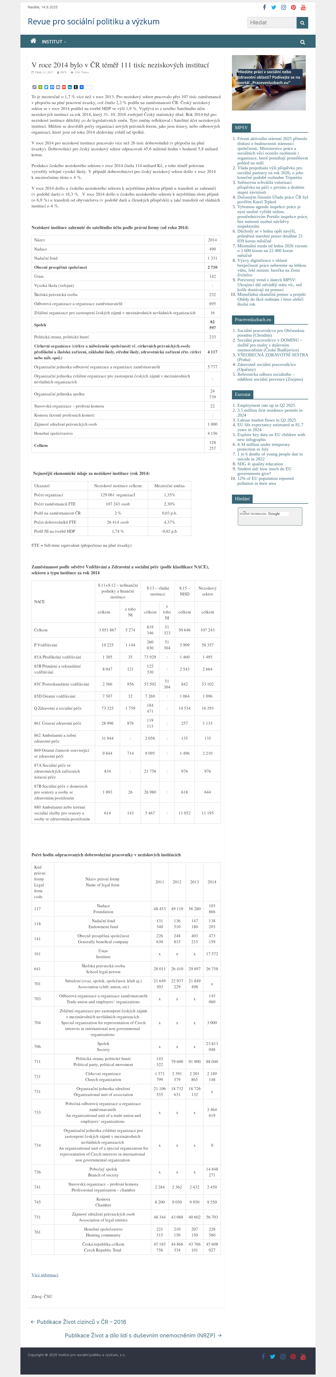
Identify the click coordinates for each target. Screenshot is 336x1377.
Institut (52, 42)
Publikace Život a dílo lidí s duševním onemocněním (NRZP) (143, 1335)
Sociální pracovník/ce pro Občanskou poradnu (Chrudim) (270, 333)
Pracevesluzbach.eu (253, 319)
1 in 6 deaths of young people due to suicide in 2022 (270, 456)
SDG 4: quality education (260, 463)
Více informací (44, 1275)
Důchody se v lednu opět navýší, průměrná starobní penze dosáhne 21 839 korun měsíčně (270, 236)
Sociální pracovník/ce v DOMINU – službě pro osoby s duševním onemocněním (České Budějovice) (269, 345)
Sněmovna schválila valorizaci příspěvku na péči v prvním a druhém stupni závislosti (270, 187)
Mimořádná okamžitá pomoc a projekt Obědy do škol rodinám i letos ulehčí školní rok (271, 299)
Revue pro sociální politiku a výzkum (94, 21)
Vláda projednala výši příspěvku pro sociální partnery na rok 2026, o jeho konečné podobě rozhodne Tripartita (270, 172)
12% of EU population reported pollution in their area (265, 481)
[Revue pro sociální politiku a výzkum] (33, 41)
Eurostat (242, 394)
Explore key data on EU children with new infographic (271, 437)
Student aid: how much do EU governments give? (264, 471)
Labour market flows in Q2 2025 (266, 420)
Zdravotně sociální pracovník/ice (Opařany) (266, 367)
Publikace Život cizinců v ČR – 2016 (78, 1322)
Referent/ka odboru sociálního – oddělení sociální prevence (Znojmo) (270, 377)
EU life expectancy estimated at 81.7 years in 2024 (270, 427)
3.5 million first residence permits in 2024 (270, 413)
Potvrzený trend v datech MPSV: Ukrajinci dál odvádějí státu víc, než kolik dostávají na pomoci (269, 284)
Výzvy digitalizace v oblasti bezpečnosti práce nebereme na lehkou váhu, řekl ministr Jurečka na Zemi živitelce (271, 267)
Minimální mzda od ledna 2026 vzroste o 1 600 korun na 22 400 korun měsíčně (272, 250)
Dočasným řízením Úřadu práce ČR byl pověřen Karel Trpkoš (272, 199)
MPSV (241, 127)
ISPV (63, 72)
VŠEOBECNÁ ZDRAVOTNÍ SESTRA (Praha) (272, 357)
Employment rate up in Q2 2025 (266, 405)
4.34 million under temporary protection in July (263, 447)
